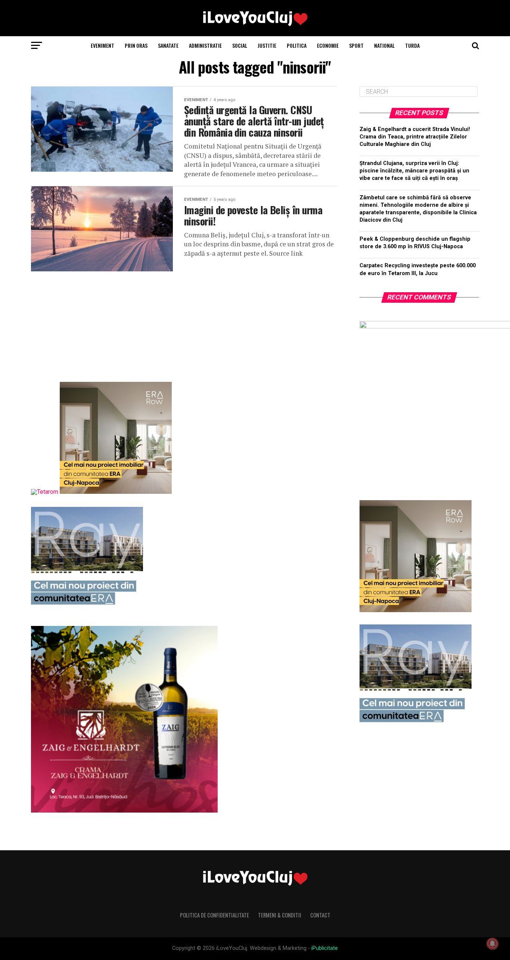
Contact (320, 915)
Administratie (205, 45)
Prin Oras (136, 45)
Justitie (267, 45)
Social (239, 45)
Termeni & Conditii (279, 915)
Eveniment (102, 45)
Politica (297, 45)
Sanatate (168, 45)
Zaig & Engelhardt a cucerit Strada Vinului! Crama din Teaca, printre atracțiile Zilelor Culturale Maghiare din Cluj (415, 136)
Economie (328, 45)
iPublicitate (324, 948)
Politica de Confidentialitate (214, 915)
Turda (412, 45)
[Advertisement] (184, 323)
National (384, 45)
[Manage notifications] (492, 944)
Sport (356, 45)
